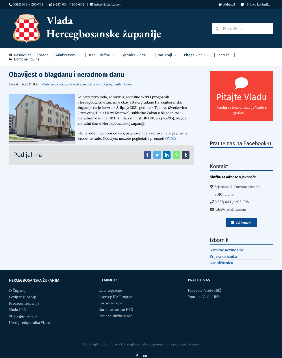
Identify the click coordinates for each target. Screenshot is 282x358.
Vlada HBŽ (17, 309)
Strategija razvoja (23, 316)
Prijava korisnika (223, 256)
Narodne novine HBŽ (227, 250)
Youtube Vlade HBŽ (203, 296)
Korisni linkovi (110, 303)
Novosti (127, 84)
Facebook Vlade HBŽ (204, 290)
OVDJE (170, 138)
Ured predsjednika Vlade (29, 322)
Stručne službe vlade (115, 316)
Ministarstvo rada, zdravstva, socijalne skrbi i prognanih (81, 84)
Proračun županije (24, 303)
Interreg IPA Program (115, 296)
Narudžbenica (221, 262)
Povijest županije (23, 297)
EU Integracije (110, 290)
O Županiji (17, 290)
